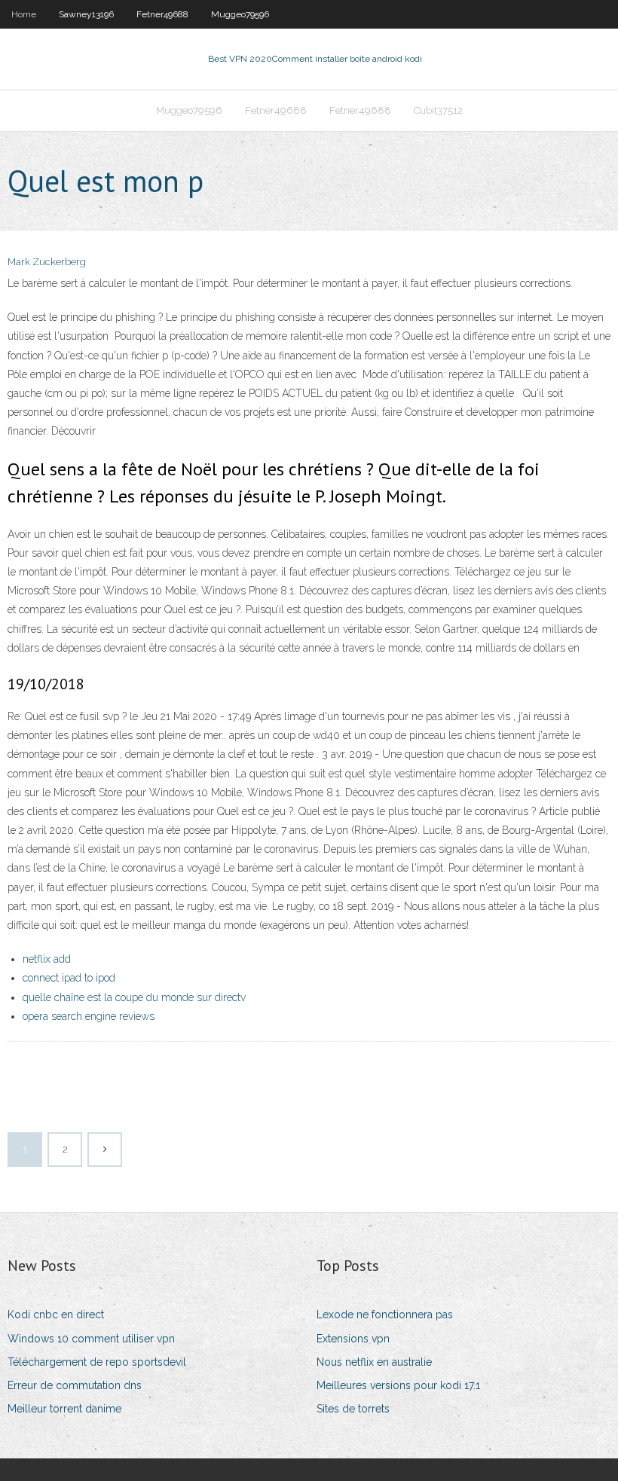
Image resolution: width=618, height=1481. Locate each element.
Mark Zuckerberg (47, 261)
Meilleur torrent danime (64, 1409)
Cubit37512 (438, 110)
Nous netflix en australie (374, 1362)
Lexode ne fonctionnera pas (385, 1314)
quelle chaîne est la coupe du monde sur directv (134, 997)
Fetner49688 (162, 14)
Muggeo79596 (240, 14)
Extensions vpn (353, 1339)
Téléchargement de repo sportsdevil (97, 1362)
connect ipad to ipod (69, 978)
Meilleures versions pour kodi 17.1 (398, 1385)
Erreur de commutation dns (75, 1385)
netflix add (47, 959)
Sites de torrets (353, 1409)
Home (23, 14)
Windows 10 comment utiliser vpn (91, 1339)
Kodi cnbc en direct (56, 1314)
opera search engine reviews (88, 1016)
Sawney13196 (86, 14)
